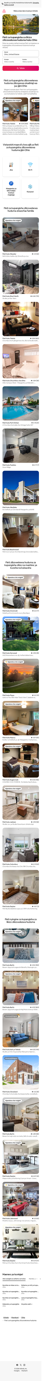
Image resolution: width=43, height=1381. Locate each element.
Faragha (17, 1371)
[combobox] (20, 54)
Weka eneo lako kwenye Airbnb (25, 11)
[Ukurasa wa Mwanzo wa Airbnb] (4, 11)
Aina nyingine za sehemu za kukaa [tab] (14, 1279)
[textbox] (11, 62)
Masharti (24, 1371)
